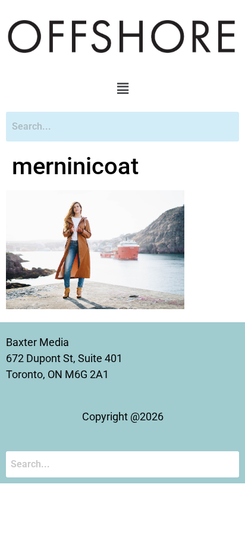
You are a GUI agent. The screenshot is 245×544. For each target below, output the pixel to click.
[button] (122, 88)
